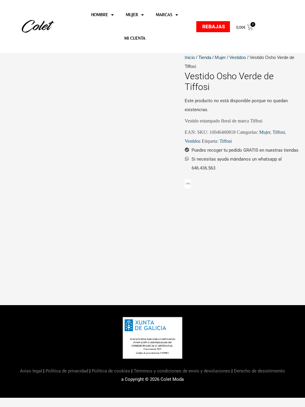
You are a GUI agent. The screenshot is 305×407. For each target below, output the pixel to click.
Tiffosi (279, 132)
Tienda (204, 57)
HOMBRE (99, 14)
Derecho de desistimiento (259, 371)
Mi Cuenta (134, 38)
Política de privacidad (67, 371)
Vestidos (237, 57)
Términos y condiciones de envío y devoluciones (182, 371)
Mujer (220, 57)
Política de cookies (111, 371)
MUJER (132, 14)
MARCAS (164, 14)
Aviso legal (31, 371)
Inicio (190, 57)
